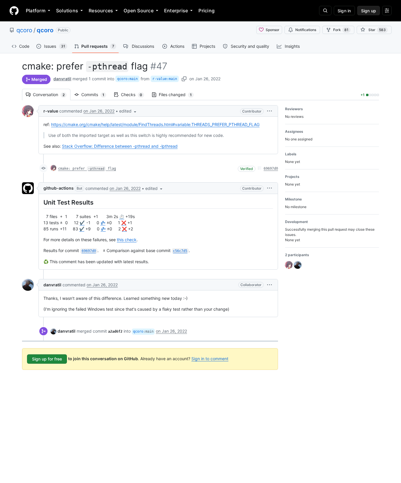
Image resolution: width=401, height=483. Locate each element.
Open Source (139, 10)
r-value (50, 110)
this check (127, 239)
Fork (340, 30)
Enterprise (176, 10)
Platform (36, 10)
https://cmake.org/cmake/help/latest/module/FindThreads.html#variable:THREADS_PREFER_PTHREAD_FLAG (155, 124)
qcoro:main (127, 79)
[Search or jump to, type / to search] (325, 10)
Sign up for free (47, 358)
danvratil (62, 78)
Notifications (305, 30)
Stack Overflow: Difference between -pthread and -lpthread (120, 146)
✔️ (82, 222)
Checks (134, 94)
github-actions (58, 188)
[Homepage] (14, 10)
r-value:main (164, 79)
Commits (95, 94)
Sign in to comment (209, 358)
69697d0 (271, 168)
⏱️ (121, 216)
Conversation (51, 94)
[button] (128, 111)
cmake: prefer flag (87, 168)
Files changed (178, 94)
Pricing (206, 10)
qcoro (24, 30)
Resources (101, 10)
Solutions (67, 10)
